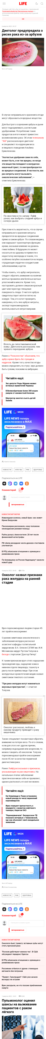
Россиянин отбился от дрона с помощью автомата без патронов (20, 969)
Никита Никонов (9, 461)
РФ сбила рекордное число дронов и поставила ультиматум (23, 544)
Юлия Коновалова (10, 887)
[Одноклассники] (27, 483)
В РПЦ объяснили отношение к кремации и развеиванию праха (21, 552)
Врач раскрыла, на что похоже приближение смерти (22, 986)
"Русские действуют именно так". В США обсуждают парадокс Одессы (20, 952)
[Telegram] (15, 483)
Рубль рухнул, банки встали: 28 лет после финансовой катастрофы (20, 535)
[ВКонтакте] (21, 483)
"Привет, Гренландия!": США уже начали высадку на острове (20, 978)
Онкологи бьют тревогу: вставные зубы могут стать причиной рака (22, 944)
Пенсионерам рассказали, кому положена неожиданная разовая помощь (21, 527)
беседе (5, 654)
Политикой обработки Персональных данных (17, 11)
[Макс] (10, 483)
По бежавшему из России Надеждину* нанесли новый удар (23, 561)
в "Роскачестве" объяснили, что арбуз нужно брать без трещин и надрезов (21, 359)
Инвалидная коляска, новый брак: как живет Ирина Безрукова (22, 519)
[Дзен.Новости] (4, 483)
